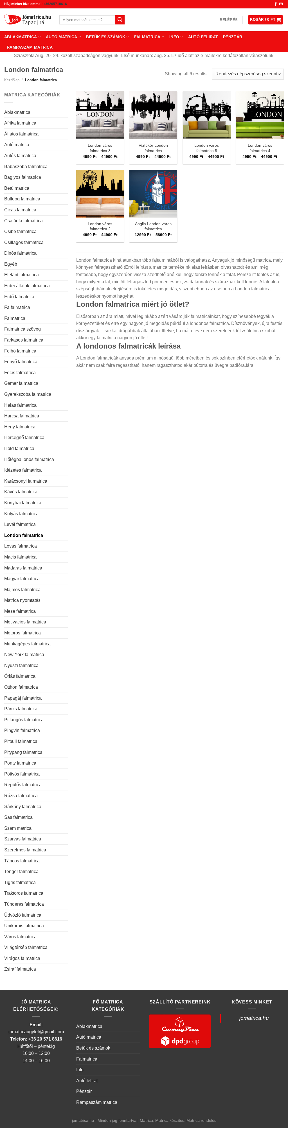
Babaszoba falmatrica (26, 166)
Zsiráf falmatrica (20, 969)
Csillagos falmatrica (24, 242)
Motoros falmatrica (22, 632)
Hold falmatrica (19, 448)
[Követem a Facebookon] (275, 4)
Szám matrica (18, 828)
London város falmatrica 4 (260, 148)
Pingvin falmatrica (22, 730)
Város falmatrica (20, 936)
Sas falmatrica (18, 817)
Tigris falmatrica (20, 882)
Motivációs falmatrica (25, 622)
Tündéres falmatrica (24, 904)
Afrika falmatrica (20, 123)
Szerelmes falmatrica (25, 849)
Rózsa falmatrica (21, 795)
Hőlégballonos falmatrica (29, 459)
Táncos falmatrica (22, 860)
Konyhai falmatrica (22, 502)
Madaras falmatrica (23, 568)
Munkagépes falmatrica (27, 643)
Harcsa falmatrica (21, 415)
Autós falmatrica (20, 155)
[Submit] (120, 20)
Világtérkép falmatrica (26, 947)
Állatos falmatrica (21, 134)
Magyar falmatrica (22, 578)
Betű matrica (16, 188)
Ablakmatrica (20, 37)
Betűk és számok (105, 37)
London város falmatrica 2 (100, 226)
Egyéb (10, 264)
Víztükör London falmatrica (153, 148)
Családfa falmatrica (23, 220)
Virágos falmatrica (22, 958)
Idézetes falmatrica (23, 470)
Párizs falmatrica (20, 708)
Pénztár (232, 37)
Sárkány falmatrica (22, 806)
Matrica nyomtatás (22, 600)
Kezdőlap (11, 80)
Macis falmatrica (20, 557)
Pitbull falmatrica (20, 741)
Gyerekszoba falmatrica (27, 394)
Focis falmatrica (20, 372)
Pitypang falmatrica (23, 752)
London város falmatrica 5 (206, 148)
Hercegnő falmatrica (24, 437)
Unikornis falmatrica (24, 925)
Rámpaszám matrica (30, 47)
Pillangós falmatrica (24, 719)
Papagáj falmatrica (23, 698)
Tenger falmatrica (21, 871)
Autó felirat (203, 37)
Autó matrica (61, 37)
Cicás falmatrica (20, 209)
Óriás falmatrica (19, 676)
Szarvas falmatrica (22, 839)
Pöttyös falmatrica (22, 774)
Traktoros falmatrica (23, 893)
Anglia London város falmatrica (153, 226)
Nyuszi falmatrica (21, 665)
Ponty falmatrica (20, 763)
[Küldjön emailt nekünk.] (281, 4)
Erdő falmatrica (19, 296)
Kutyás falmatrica (21, 513)
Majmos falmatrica (22, 589)
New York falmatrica (24, 654)
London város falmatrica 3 (100, 148)
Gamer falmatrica (21, 383)
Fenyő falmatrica (20, 361)
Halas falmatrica (20, 405)
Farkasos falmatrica (23, 340)
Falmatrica (147, 37)
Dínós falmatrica (20, 253)
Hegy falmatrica (19, 426)
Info (174, 37)
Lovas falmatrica (20, 546)
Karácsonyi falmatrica (25, 481)
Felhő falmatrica (20, 351)
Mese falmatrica (20, 611)
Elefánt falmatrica (21, 274)
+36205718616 (55, 4)
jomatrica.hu (254, 1018)
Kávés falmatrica (20, 491)
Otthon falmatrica (21, 687)
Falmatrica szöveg (22, 329)
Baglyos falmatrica (22, 177)
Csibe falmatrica (20, 231)
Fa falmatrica (17, 307)
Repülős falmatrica (23, 784)
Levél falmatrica (20, 524)
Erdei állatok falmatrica (27, 285)
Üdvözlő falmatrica (22, 915)
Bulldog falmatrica (22, 198)
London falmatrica (23, 535)
